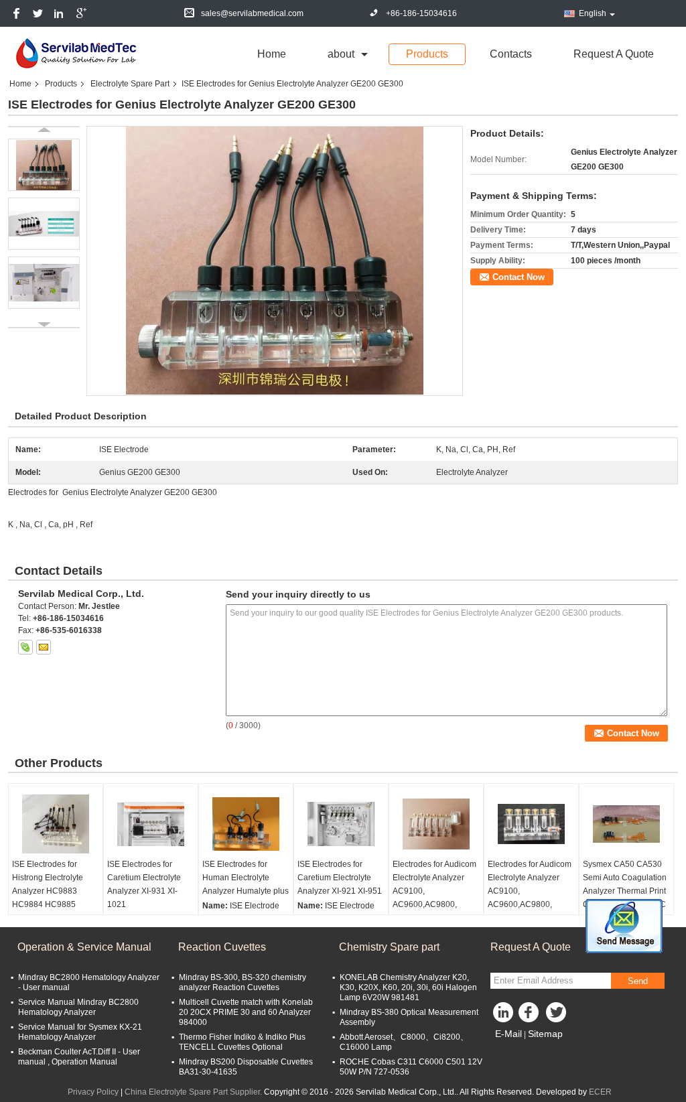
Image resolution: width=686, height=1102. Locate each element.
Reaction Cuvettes (222, 947)
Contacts (511, 54)
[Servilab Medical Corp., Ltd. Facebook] (530, 1015)
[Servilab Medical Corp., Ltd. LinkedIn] (503, 1015)
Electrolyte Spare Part (129, 83)
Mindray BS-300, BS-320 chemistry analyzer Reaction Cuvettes (242, 982)
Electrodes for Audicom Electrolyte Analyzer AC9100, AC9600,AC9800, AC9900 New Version (434, 890)
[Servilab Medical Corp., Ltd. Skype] (25, 647)
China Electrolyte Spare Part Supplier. (194, 1092)
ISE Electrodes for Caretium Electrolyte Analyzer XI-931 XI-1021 (144, 884)
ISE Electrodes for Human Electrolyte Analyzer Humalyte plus (245, 877)
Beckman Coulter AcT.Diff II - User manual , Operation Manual (79, 1056)
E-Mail (508, 1033)
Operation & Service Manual (84, 947)
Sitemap (545, 1033)
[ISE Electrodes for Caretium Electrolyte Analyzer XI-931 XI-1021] (151, 823)
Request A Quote (613, 54)
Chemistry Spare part (389, 947)
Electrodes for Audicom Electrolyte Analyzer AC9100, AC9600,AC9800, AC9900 (529, 890)
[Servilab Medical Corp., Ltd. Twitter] (557, 1015)
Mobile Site (518, 1050)
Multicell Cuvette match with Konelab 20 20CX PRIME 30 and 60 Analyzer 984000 (246, 1012)
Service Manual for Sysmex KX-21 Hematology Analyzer (80, 1032)
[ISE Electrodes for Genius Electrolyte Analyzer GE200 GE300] (274, 260)
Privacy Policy (93, 1092)
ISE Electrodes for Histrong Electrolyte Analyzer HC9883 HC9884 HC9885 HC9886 (47, 890)
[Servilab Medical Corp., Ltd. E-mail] (43, 647)
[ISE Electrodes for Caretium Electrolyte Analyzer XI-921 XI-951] (341, 823)
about (341, 54)
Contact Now (518, 277)
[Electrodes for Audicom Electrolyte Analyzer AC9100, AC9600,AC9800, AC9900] (531, 823)
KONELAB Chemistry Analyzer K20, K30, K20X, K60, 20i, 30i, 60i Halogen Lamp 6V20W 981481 (408, 987)
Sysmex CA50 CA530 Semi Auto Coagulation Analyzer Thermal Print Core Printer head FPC (625, 884)
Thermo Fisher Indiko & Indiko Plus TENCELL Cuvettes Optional (242, 1042)
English (592, 13)
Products (427, 54)
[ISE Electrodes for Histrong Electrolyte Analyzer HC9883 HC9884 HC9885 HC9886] (55, 823)
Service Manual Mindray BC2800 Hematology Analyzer (78, 1007)
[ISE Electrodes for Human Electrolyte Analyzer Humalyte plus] (246, 823)
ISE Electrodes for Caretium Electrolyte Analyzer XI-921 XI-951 (339, 877)
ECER (600, 1092)
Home (271, 54)
